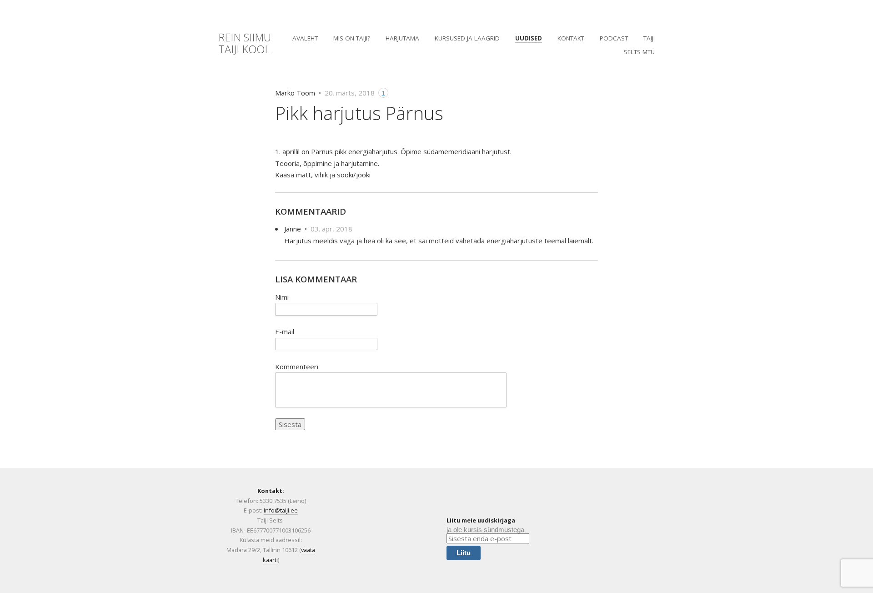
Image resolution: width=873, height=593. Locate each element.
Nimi (282, 297)
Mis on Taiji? (351, 38)
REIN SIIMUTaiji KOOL (244, 43)
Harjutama (402, 38)
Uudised (528, 38)
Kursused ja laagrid (467, 38)
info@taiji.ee (281, 510)
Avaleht (305, 38)
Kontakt (570, 38)
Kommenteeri (296, 366)
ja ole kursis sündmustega (485, 529)
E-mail (284, 331)
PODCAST (614, 38)
